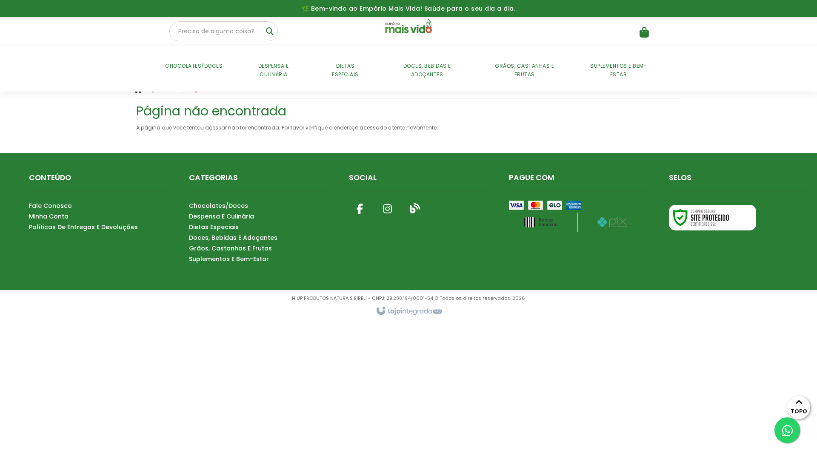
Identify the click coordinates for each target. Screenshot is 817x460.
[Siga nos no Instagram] (387, 207)
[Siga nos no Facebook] (359, 207)
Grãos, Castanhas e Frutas (230, 248)
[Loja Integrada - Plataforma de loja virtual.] (408, 311)
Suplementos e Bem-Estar (229, 259)
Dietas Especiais (214, 227)
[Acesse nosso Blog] (415, 207)
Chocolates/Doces (218, 205)
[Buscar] (270, 31)
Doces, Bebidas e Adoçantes (233, 237)
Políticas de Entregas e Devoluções (83, 227)
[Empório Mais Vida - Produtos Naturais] (408, 27)
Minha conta (49, 216)
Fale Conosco (50, 205)
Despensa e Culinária (221, 216)
